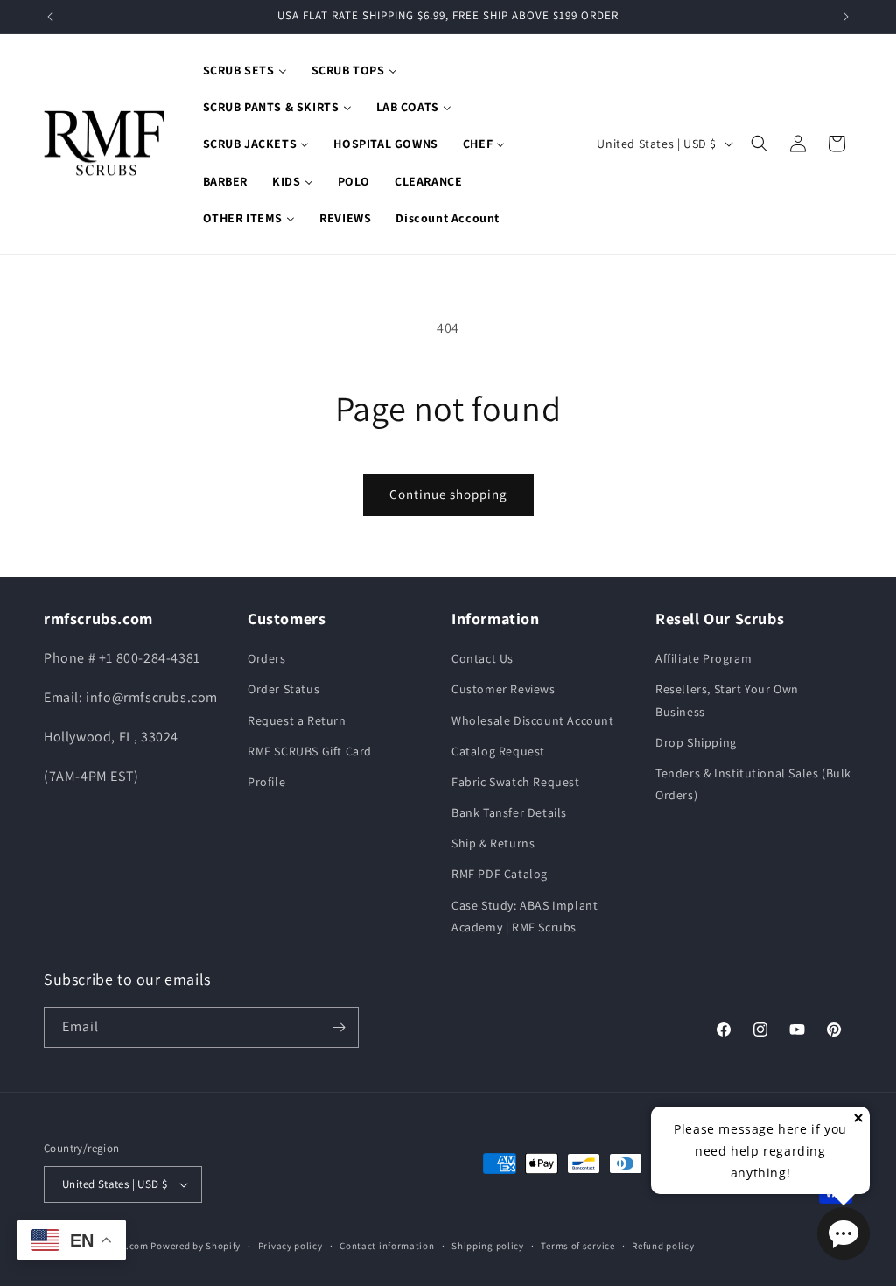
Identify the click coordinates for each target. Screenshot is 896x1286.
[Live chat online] (843, 1233)
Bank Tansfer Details (509, 812)
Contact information (387, 1246)
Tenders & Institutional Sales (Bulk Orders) (753, 784)
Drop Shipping (696, 742)
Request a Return (297, 720)
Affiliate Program (703, 658)
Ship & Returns (493, 843)
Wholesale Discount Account (533, 720)
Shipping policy (488, 1246)
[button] (759, 143)
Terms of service (577, 1246)
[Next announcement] (846, 16)
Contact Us (483, 658)
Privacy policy (290, 1246)
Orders (267, 658)
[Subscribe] (338, 1027)
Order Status (283, 689)
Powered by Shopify (195, 1246)
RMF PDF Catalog (500, 874)
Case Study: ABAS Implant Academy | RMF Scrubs (525, 916)
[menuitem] (245, 70)
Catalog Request (498, 751)
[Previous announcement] (50, 16)
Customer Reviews (504, 689)
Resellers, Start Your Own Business (727, 700)
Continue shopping (448, 494)
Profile (266, 782)
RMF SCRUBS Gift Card (310, 751)
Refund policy (663, 1246)
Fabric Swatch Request (516, 782)
